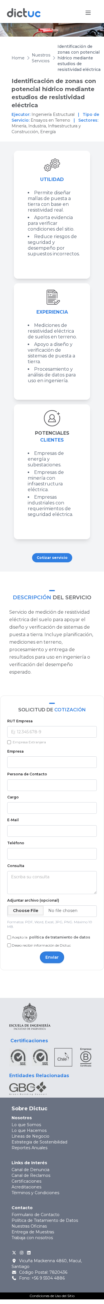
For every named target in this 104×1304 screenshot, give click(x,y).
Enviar (52, 957)
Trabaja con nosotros (32, 1237)
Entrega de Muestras (33, 1232)
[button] (88, 12)
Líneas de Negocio (30, 1136)
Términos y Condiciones (35, 1192)
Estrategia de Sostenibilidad (39, 1142)
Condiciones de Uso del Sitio (52, 1296)
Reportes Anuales (29, 1147)
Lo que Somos (26, 1124)
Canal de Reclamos (31, 1175)
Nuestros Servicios (41, 57)
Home (18, 58)
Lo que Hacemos (29, 1130)
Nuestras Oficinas (29, 1226)
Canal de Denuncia (30, 1169)
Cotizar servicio (52, 557)
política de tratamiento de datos (59, 937)
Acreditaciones (26, 1187)
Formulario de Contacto (36, 1214)
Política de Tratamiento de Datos (45, 1220)
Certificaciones (26, 1181)
